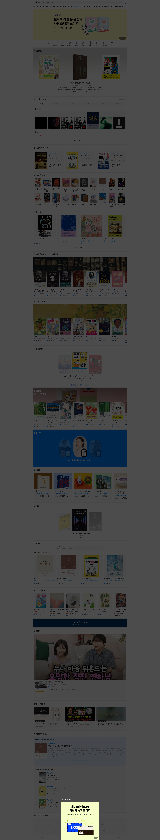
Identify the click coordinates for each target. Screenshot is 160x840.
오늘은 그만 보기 (66, 799)
